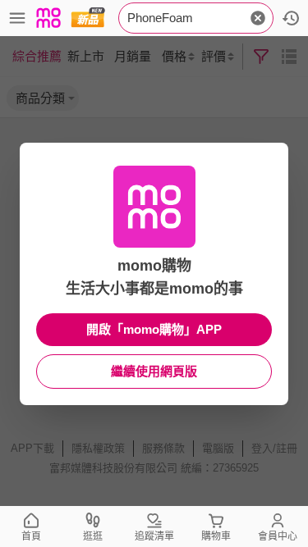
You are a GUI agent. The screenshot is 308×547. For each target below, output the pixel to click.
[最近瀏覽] (291, 18)
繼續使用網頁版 (154, 371)
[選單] (17, 18)
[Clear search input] (258, 18)
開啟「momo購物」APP (154, 329)
